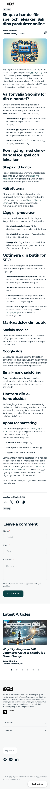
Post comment (13, 593)
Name (6, 531)
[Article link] (25, 642)
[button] (4, 4)
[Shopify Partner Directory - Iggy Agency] (8, 712)
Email (5, 545)
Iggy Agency (35, 72)
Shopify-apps (13, 312)
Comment (8, 559)
